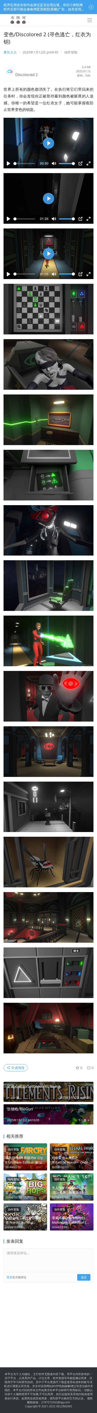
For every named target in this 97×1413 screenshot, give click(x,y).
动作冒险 (70, 52)
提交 (84, 1277)
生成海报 (17, 1067)
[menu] (90, 20)
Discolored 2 (26, 74)
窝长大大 (10, 52)
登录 (9, 1277)
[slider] (24, 163)
